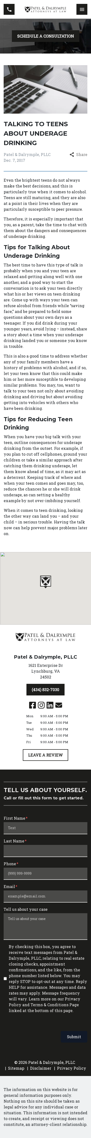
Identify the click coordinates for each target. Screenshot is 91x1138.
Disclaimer (40, 1068)
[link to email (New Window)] (58, 705)
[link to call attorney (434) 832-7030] (9, 9)
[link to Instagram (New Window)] (41, 705)
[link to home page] (45, 9)
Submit (74, 1036)
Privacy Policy (71, 1068)
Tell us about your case (26, 909)
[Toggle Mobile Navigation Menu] (81, 9)
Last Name (14, 840)
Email (9, 886)
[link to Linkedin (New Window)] (50, 705)
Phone (10, 863)
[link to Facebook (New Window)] (32, 705)
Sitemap (16, 1068)
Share (81, 154)
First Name (14, 818)
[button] (45, 582)
